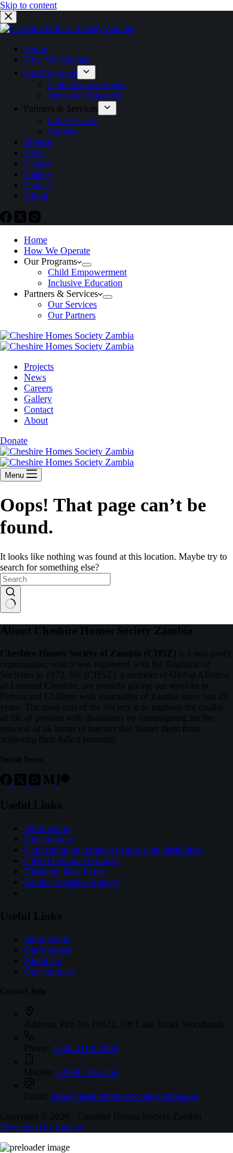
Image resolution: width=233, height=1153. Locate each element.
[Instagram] (35, 219)
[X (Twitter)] (21, 219)
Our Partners (48, 950)
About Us (42, 960)
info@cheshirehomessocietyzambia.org (124, 1096)
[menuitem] (86, 72)
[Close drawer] (8, 17)
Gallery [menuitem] (38, 174)
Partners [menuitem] (63, 131)
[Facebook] (7, 219)
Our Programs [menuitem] (50, 73)
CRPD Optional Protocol (71, 860)
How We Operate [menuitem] (57, 59)
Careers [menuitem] (38, 163)
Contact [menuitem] (38, 185)
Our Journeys (49, 839)
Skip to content (28, 5)
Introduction (47, 828)
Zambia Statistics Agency (71, 882)
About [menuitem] (36, 196)
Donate (13, 441)
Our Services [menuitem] (72, 120)
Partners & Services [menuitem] (61, 108)
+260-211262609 (85, 1048)
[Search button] (10, 599)
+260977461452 (87, 1072)
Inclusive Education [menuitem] (85, 95)
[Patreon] (63, 782)
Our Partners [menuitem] (72, 315)
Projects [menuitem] (39, 142)
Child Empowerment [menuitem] (87, 84)
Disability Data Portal (64, 871)
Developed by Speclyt (42, 1127)
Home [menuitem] (35, 49)
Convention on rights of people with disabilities (114, 850)
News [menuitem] (35, 153)
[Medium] (50, 782)
